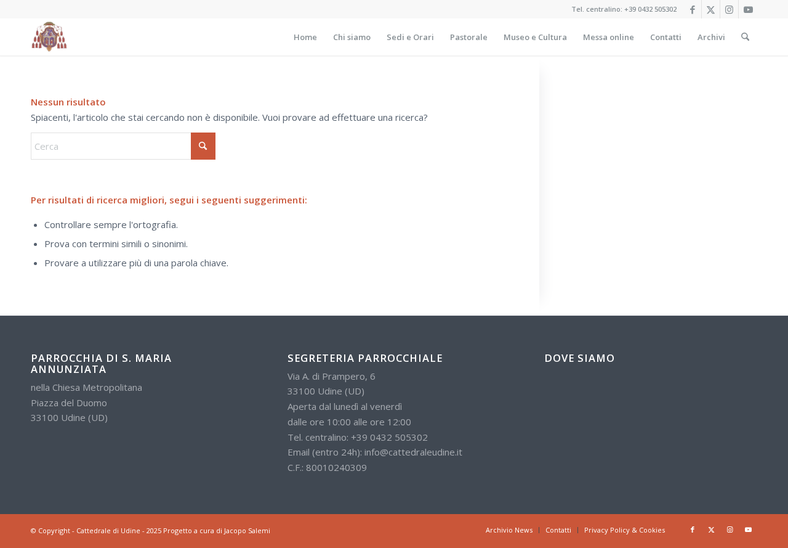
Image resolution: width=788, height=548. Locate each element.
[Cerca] (745, 36)
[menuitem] (305, 36)
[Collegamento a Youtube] (748, 9)
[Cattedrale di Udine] (49, 36)
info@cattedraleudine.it (413, 452)
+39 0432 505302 (650, 9)
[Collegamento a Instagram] (729, 9)
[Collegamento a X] (711, 9)
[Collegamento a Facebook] (692, 9)
